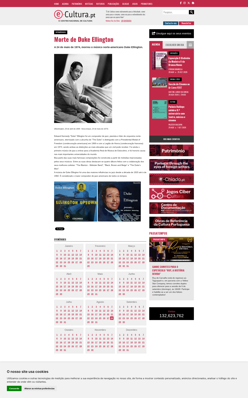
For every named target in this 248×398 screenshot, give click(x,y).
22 (57, 262)
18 (69, 258)
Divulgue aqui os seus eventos (173, 33)
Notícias (89, 3)
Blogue (125, 3)
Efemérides (61, 32)
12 (73, 254)
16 (61, 258)
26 (73, 262)
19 (73, 258)
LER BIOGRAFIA (126, 20)
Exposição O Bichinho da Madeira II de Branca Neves (179, 61)
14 (81, 254)
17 (65, 258)
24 (65, 262)
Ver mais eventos (171, 139)
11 (69, 254)
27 (76, 262)
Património (77, 3)
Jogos (135, 3)
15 (57, 258)
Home (56, 3)
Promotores (146, 3)
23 (61, 262)
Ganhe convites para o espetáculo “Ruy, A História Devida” (168, 270)
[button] (109, 56)
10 (65, 254)
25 (69, 262)
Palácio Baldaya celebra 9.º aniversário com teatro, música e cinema (176, 113)
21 (81, 258)
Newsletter (186, 23)
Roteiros (100, 3)
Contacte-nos (171, 23)
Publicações (113, 3)
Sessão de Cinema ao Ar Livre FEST (179, 85)
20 (76, 258)
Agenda (65, 3)
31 (65, 266)
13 (76, 254)
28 (81, 262)
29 (57, 266)
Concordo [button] (14, 388)
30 (61, 266)
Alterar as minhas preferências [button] (39, 388)
